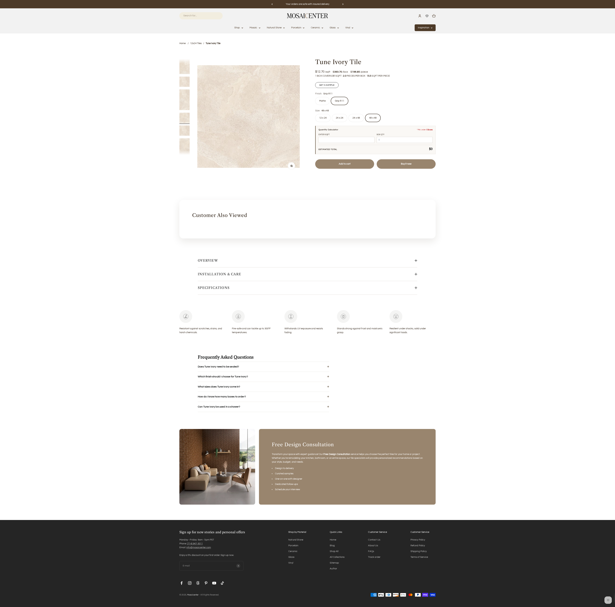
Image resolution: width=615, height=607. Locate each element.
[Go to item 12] (184, 118)
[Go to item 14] (184, 149)
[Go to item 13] (184, 131)
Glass (333, 27)
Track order (374, 557)
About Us (373, 545)
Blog (332, 545)
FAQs (371, 551)
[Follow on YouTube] (214, 583)
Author (333, 568)
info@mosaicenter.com (198, 547)
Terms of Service (419, 557)
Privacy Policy (417, 540)
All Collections (337, 557)
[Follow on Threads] (198, 583)
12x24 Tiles (196, 43)
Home (182, 43)
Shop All (334, 551)
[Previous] (272, 4)
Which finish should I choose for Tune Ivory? (223, 376)
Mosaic (253, 27)
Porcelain (296, 27)
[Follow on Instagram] (190, 583)
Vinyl (347, 27)
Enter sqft (324, 134)
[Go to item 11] (184, 100)
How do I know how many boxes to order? (222, 396)
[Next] (343, 4)
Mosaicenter (192, 595)
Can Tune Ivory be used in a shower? (219, 406)
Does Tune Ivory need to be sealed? (218, 366)
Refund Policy (417, 545)
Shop (237, 27)
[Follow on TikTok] (222, 583)
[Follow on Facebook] (181, 583)
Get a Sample (327, 85)
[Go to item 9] (184, 64)
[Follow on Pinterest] (206, 583)
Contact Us (374, 540)
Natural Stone (274, 27)
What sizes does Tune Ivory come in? (219, 386)
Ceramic (315, 27)
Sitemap (334, 563)
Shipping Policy (418, 551)
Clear (216, 15)
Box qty (381, 134)
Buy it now (406, 164)
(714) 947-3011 (195, 543)
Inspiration (423, 27)
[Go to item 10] (184, 82)
